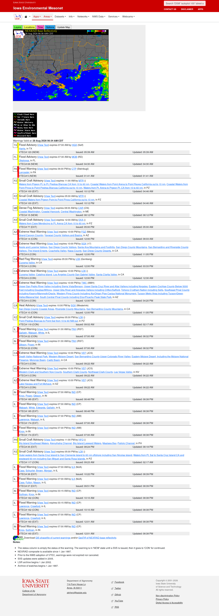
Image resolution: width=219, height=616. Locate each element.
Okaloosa (24, 160)
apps (200, 9)
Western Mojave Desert (61, 356)
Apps (36, 16)
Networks (82, 16)
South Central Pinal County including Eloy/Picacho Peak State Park (75, 297)
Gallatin (23, 332)
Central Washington (71, 211)
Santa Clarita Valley (106, 274)
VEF (83, 353)
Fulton (29, 482)
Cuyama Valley (27, 262)
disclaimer (187, 9)
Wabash (32, 332)
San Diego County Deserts (97, 250)
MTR (81, 180)
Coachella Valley (57, 250)
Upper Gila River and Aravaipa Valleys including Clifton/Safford (86, 290)
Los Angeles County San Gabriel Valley (74, 274)
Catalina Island (44, 274)
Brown (39, 470)
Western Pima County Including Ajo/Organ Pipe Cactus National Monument (96, 293)
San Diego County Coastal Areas (36, 309)
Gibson (23, 344)
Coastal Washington (29, 211)
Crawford (35, 506)
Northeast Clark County (100, 372)
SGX (83, 243)
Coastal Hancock (50, 211)
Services (113, 16)
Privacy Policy (162, 599)
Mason (37, 482)
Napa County (74, 250)
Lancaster (24, 172)
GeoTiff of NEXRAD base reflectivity (97, 537)
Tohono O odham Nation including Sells (142, 290)
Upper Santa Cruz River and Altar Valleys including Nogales (116, 286)
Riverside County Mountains (70, 309)
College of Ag (28, 590)
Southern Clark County (75, 372)
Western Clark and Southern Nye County (40, 372)
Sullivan (23, 494)
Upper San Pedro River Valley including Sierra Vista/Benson (51, 286)
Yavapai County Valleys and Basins (63, 235)
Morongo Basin (38, 360)
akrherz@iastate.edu (77, 592)
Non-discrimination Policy (168, 595)
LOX (78, 259)
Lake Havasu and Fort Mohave (35, 383)
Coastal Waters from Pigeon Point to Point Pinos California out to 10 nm (56, 199)
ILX (73, 467)
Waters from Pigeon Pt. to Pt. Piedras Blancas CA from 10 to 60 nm (54, 184)
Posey (31, 344)
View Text (43, 145)
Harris (22, 148)
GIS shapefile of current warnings (52, 537)
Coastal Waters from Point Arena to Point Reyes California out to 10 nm (127, 184)
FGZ (83, 231)
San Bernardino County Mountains (104, 309)
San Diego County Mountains (131, 247)
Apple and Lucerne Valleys (33, 247)
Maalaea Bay (109, 443)
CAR (80, 208)
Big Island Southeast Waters (34, 443)
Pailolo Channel (126, 443)
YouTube (118, 600)
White (41, 332)
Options (50, 27)
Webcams (127, 16)
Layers (17, 27)
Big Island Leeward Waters (87, 443)
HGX (74, 145)
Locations (29, 27)
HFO (81, 439)
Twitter (117, 588)
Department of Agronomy (34, 594)
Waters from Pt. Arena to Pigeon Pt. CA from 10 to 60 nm (113, 187)
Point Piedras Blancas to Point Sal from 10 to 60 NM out (48, 320)
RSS (116, 606)
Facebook (119, 581)
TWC (84, 282)
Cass (21, 470)
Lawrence (24, 419)
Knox (21, 395)
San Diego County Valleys (62, 247)
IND (74, 392)
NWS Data (98, 16)
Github (117, 594)
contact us (170, 9)
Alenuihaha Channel (61, 443)
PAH (74, 329)
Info (71, 16)
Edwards (40, 407)
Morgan (48, 470)
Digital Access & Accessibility (169, 602)
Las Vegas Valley (123, 372)
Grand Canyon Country (31, 235)
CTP (74, 168)
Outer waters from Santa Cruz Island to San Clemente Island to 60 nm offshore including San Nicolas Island (75, 455)
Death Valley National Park (33, 356)
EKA (81, 219)
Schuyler (30, 470)
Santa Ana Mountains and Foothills (96, 247)
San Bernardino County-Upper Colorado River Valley (103, 356)
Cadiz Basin (53, 360)
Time (40, 27)
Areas (47, 16)
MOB (74, 156)
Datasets (59, 16)
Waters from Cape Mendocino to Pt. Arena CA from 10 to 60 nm (52, 223)
